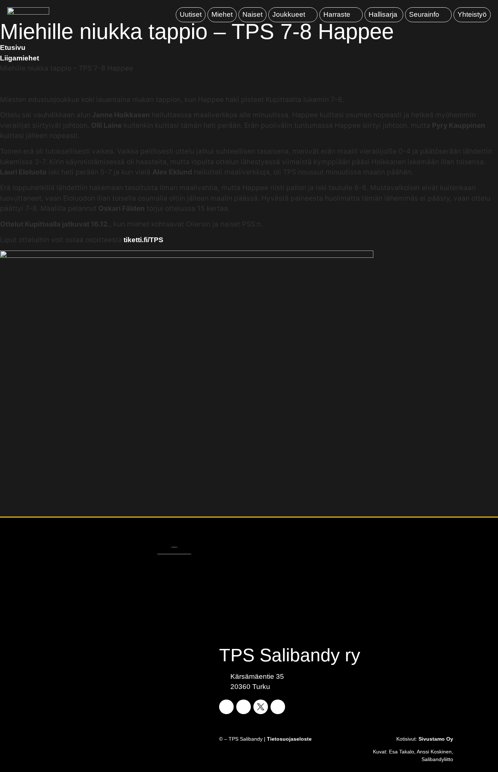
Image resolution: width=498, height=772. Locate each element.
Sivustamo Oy (436, 739)
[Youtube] (278, 707)
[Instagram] (243, 707)
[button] (293, 14)
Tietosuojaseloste (289, 739)
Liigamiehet (19, 58)
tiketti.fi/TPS (143, 240)
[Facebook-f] (226, 707)
